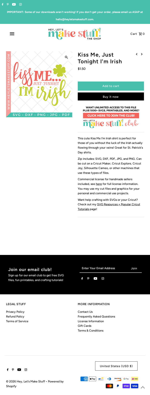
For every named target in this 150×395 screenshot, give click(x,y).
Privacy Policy (15, 311)
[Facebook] (2, 4)
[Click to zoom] (66, 57)
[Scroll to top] (142, 387)
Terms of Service (17, 321)
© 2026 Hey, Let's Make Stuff (26, 381)
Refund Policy (15, 316)
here (99, 184)
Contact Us (85, 311)
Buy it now (111, 96)
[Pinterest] (7, 4)
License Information (91, 321)
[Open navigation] (19, 33)
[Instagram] (20, 4)
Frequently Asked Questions (96, 316)
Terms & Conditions (90, 330)
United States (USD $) (116, 366)
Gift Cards (84, 326)
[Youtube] (13, 4)
